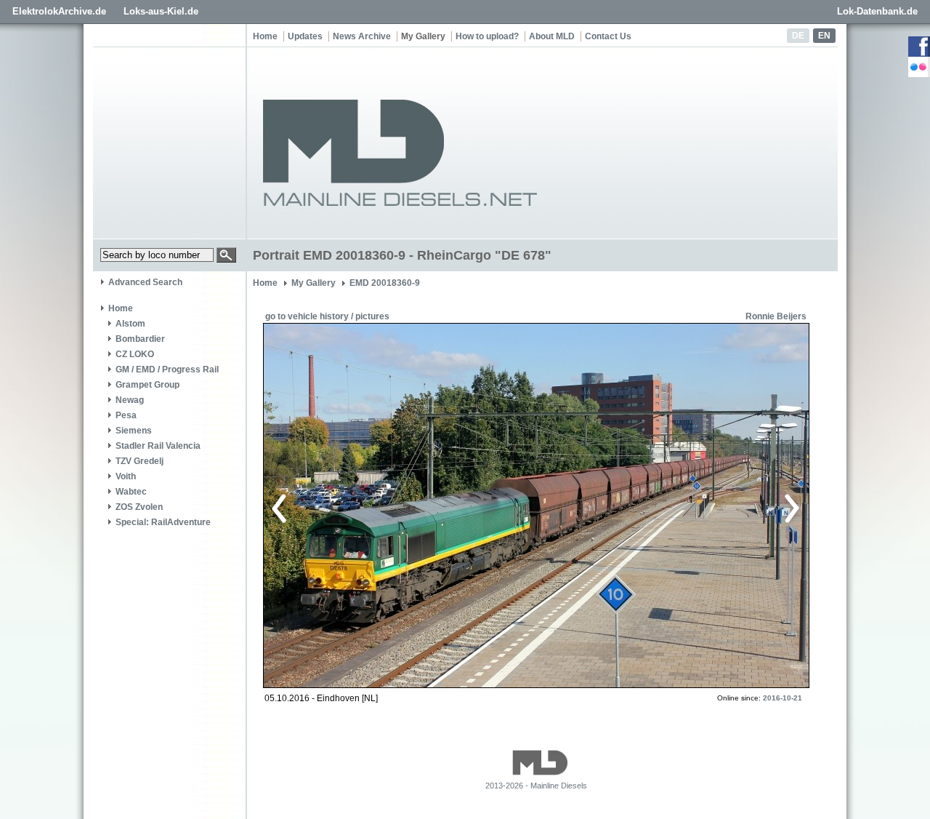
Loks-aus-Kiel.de (161, 11)
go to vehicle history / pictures (327, 316)
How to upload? (487, 36)
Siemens (134, 431)
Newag (130, 400)
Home (265, 36)
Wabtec (131, 492)
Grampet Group (147, 385)
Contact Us (608, 36)
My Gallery (423, 36)
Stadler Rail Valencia (158, 446)
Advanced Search (145, 282)
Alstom (130, 324)
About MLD (552, 36)
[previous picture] (403, 506)
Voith (126, 476)
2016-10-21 (782, 698)
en (824, 36)
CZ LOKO (135, 354)
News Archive (362, 36)
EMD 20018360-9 (384, 283)
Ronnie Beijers (775, 316)
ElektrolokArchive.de (59, 11)
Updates (305, 36)
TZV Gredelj (139, 461)
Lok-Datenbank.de (877, 11)
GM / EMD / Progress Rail (167, 369)
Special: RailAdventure (163, 522)
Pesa (126, 415)
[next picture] (664, 506)
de (798, 36)
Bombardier (140, 339)
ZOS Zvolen (139, 507)
